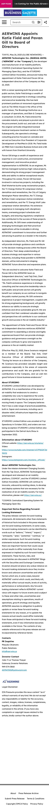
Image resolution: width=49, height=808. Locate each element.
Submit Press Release (14, 798)
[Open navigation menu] (4, 22)
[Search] (33, 22)
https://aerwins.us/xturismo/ (30, 443)
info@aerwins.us (9, 651)
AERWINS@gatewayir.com (14, 670)
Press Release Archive (28, 793)
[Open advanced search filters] (39, 22)
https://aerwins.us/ (33, 495)
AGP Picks (6, 4)
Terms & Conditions (35, 798)
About (13, 793)
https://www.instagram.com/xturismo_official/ (23, 460)
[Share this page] (45, 22)
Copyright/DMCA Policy (17, 804)
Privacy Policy (36, 804)
